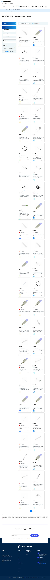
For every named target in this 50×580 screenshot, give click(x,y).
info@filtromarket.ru (42, 563)
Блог (26, 6)
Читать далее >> (5, 518)
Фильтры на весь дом (21, 570)
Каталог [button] (17, 6)
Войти (46, 6)
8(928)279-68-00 (16, 9)
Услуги (29, 6)
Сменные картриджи (20, 561)
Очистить (12, 51)
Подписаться (34, 535)
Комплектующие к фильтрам (21, 567)
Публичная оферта (27, 554)
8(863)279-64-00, (9, 9)
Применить (7, 51)
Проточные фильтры (20, 558)
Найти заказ (22, 6)
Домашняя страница (20, 554)
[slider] (3, 47)
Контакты (36, 6)
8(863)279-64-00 (42, 558)
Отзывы (32, 6)
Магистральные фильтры (20, 564)
